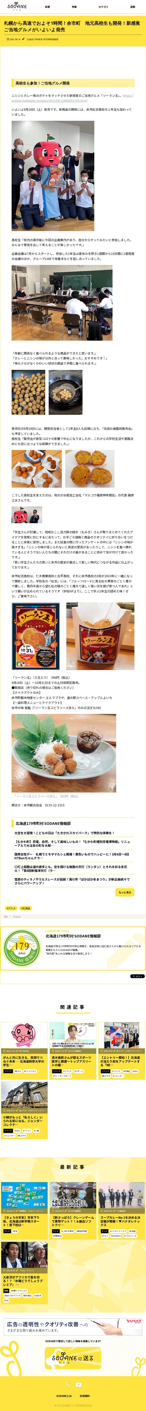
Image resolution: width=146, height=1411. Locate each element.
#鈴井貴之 (27, 1295)
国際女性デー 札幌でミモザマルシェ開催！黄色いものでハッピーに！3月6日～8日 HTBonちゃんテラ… (73, 856)
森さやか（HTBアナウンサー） (130, 1051)
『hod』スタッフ (26, 1270)
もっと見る (125, 892)
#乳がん (18, 1071)
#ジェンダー (118, 1076)
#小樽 (36, 1130)
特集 (74, 7)
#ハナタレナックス (118, 1231)
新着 (47, 7)
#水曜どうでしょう (19, 1290)
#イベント (67, 1071)
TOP (5, 916)
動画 (6, 1290)
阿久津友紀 (24, 1051)
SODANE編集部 (74, 1051)
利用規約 (85, 1396)
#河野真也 (57, 1236)
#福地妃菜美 (81, 1231)
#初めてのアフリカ (12, 1295)
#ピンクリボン (30, 1071)
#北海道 (25, 908)
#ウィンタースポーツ (62, 1076)
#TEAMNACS (116, 1236)
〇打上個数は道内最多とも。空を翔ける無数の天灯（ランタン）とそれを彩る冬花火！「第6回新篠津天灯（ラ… (70, 868)
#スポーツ (79, 1071)
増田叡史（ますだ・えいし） (31, 1211)
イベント (17, 916)
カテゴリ (103, 7)
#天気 (15, 1231)
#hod (6, 1300)
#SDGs (135, 1071)
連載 (132, 7)
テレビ (7, 1231)
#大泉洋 (37, 1295)
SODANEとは (64, 1396)
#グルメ (11, 908)
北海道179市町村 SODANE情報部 (42, 39)
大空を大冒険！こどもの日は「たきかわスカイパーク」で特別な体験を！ (64, 833)
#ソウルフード (130, 1236)
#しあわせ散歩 (67, 1231)
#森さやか (106, 1076)
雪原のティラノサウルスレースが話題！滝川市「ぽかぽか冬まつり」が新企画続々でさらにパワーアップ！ (72, 881)
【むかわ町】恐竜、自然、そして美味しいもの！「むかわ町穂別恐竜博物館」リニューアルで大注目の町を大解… (72, 843)
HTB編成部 (121, 1211)
